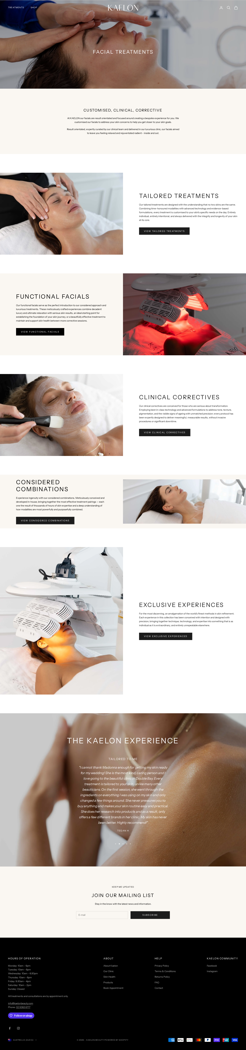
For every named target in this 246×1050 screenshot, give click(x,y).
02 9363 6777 (23, 1007)
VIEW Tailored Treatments (164, 231)
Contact (159, 987)
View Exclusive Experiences (165, 636)
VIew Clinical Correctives (165, 432)
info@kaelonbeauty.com (20, 1003)
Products (108, 982)
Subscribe (150, 915)
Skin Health (109, 976)
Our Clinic (108, 971)
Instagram (212, 971)
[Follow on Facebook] (9, 1028)
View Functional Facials (40, 331)
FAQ (157, 982)
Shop (34, 7)
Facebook (212, 965)
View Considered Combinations (45, 520)
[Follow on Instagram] (18, 1028)
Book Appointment (113, 987)
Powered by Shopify (116, 1040)
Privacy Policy (162, 965)
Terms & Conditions (165, 971)
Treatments (16, 7)
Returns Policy (162, 976)
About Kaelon (110, 965)
